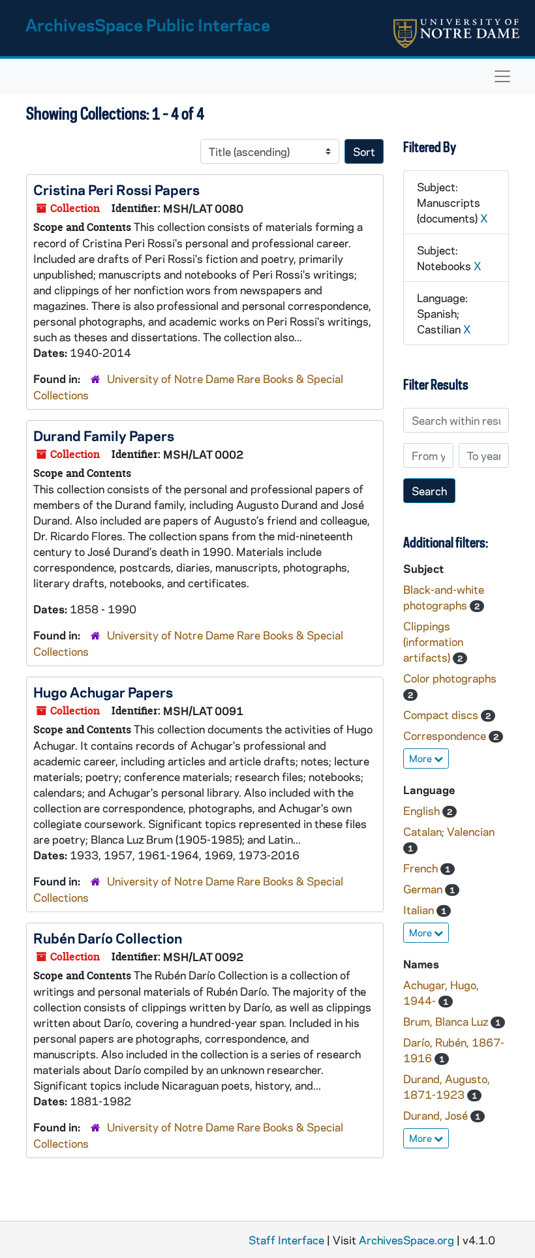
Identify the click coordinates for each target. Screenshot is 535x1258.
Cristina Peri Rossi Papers (116, 189)
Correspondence (446, 735)
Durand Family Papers (103, 435)
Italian (419, 909)
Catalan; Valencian (449, 831)
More (421, 758)
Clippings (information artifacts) (433, 641)
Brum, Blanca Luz (447, 1021)
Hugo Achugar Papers (103, 692)
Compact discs (442, 714)
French (421, 868)
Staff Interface (286, 1240)
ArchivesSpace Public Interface (147, 24)
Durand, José (436, 1115)
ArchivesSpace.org (406, 1240)
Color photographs (450, 678)
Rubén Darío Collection (107, 937)
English (422, 810)
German (424, 889)
